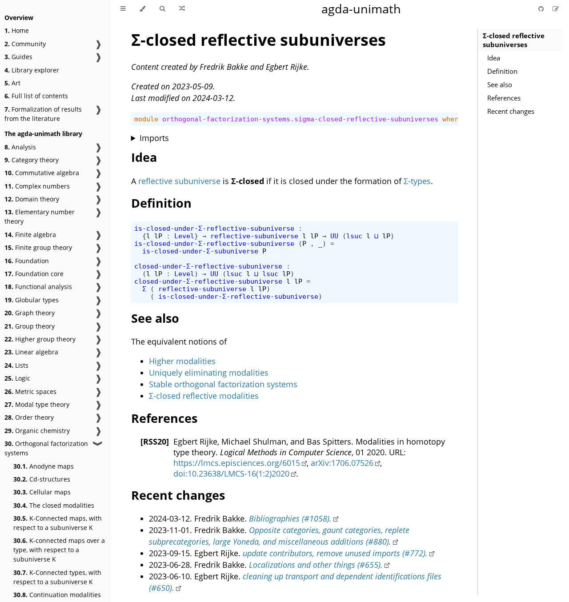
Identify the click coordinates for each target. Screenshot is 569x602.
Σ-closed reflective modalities (204, 395)
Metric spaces (30, 391)
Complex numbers (37, 186)
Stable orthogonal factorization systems (223, 384)
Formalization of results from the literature (43, 114)
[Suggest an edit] (555, 8)
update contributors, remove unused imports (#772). (335, 553)
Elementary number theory (39, 216)
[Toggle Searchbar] (162, 9)
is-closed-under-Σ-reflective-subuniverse (214, 228)
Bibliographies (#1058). (290, 518)
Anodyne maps (43, 466)
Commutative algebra (41, 173)
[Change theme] (142, 9)
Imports (154, 137)
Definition (502, 71)
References (504, 97)
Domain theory (31, 199)
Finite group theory (38, 247)
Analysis (20, 147)
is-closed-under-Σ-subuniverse (200, 251)
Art (12, 83)
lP (158, 236)
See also (499, 84)
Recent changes (510, 111)
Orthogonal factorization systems (46, 448)
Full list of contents (36, 96)
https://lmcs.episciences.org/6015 (236, 463)
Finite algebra (30, 234)
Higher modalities (182, 361)
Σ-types (417, 181)
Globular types (31, 300)
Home (16, 30)
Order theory (29, 417)
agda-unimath (361, 8)
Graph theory (29, 313)
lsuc (354, 236)
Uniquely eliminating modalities (208, 372)
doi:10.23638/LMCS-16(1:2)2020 (231, 473)
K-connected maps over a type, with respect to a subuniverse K (59, 549)
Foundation (26, 261)
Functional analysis (38, 286)
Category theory (31, 160)
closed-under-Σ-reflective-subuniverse (208, 266)
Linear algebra (31, 352)
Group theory (29, 326)
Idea (493, 57)
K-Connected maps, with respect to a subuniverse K (57, 523)
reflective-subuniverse (254, 236)
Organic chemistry (37, 430)
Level (184, 236)
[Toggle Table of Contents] (122, 9)
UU (334, 236)
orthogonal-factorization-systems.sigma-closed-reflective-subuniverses (300, 119)
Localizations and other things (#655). (316, 564)
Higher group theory (40, 339)
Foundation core (34, 273)
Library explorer (31, 70)
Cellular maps (42, 492)
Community (25, 44)
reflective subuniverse (179, 181)
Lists (16, 365)
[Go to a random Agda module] (182, 9)
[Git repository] (542, 8)
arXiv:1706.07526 (342, 463)
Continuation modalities (57, 594)
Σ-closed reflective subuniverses (514, 40)
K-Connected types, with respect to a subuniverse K (57, 577)
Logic (17, 378)
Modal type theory (36, 404)
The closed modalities (53, 505)
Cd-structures (41, 479)
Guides (18, 56)
